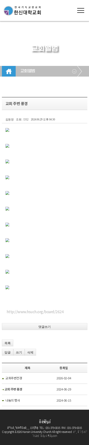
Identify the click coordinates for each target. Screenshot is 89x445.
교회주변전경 (13, 378)
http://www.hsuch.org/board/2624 (35, 311)
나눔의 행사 (12, 400)
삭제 (30, 352)
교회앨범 (27, 71)
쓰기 (19, 352)
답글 (8, 352)
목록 (8, 343)
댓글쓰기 (44, 327)
